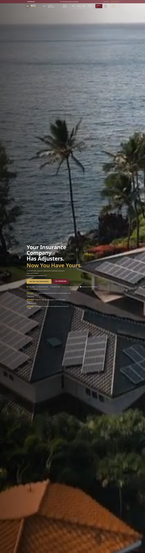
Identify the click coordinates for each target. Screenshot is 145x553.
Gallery (79, 6)
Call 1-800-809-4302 (60, 281)
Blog (84, 6)
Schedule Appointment (51, 6)
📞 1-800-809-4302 (30, 1)
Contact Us (98, 6)
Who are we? (90, 6)
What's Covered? (64, 6)
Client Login (106, 1)
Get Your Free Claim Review (39, 281)
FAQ (73, 6)
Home (44, 6)
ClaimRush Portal (114, 1)
